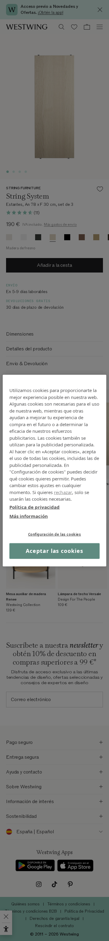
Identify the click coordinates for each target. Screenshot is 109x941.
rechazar (63, 492)
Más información (28, 516)
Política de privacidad (34, 507)
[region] (54, 470)
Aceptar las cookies (54, 550)
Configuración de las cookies (54, 534)
